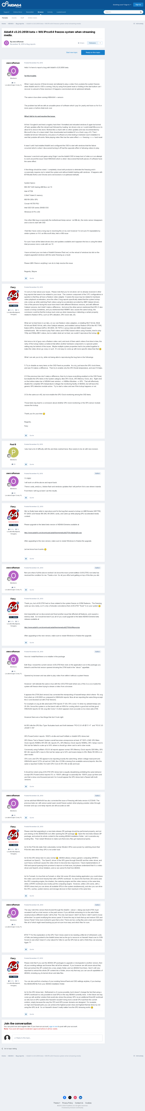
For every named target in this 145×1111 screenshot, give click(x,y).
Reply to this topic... (23, 1038)
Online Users (32, 18)
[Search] (140, 12)
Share (81, 43)
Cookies (88, 1103)
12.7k (12, 310)
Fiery (13, 287)
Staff (22, 18)
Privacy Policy (67, 1103)
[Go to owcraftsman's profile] (6, 42)
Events (14, 18)
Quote (32, 278)
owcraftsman (18, 42)
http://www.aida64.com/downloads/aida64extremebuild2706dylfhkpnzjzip (52, 627)
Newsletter (30, 12)
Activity (50, 12)
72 (18, 310)
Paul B (13, 444)
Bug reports (31, 44)
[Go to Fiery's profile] (13, 295)
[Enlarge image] (98, 333)
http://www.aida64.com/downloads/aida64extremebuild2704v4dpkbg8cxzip (53, 533)
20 (14, 464)
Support (6, 12)
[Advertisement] (125, 43)
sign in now (53, 1026)
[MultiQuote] (26, 278)
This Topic (131, 12)
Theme (56, 1103)
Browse (40, 12)
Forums (5, 18)
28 (14, 83)
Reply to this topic (93, 52)
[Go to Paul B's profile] (13, 452)
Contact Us (79, 1103)
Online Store (17, 12)
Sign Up (138, 4)
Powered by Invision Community (72, 1108)
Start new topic (71, 52)
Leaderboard (61, 12)
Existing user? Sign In (121, 5)
